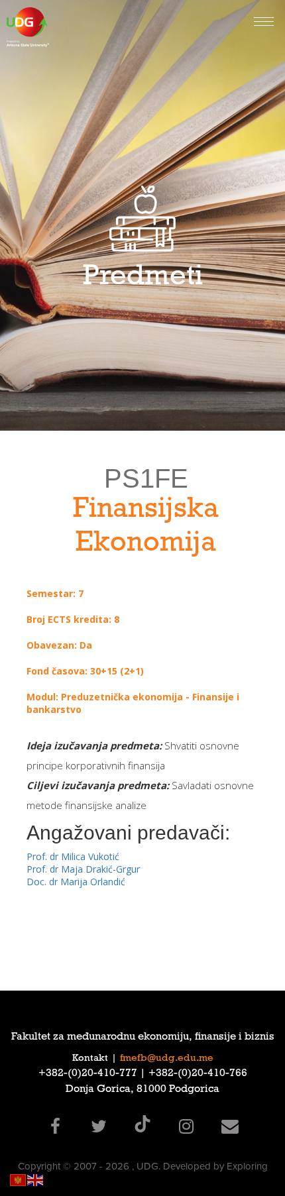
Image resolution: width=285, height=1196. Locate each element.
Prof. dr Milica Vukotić (73, 856)
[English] (35, 1179)
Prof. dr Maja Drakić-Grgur (83, 869)
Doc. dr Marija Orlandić (76, 881)
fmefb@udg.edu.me (166, 1058)
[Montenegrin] (18, 1179)
